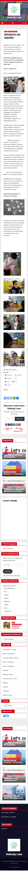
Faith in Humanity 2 (9, 666)
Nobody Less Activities (13, 758)
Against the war (7, 695)
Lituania (6, 595)
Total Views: (5, 812)
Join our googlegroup (14, 867)
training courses (8, 452)
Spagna (6, 598)
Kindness (5, 670)
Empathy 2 (6, 691)
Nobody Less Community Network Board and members (18, 629)
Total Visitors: (5, 817)
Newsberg (24, 861)
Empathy (5, 687)
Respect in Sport (8, 674)
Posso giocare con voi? (10, 678)
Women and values (8, 429)
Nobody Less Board (16, 624)
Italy (5, 591)
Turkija (6, 604)
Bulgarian (7, 601)
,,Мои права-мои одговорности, (18, 430)
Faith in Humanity (8, 662)
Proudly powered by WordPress (9, 861)
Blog (6, 31)
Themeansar (15, 863)
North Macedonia (12, 31)
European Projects (8, 485)
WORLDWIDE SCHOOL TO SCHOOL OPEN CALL (13, 474)
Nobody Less (14, 17)
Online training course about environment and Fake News (14, 491)
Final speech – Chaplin (9, 649)
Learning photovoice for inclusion (13, 456)
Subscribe (20, 419)
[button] (22, 23)
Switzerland (7, 611)
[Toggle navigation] (13, 23)
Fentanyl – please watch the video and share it (13, 798)
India (5, 608)
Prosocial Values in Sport (10, 658)
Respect (5, 682)
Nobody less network (9, 586)
